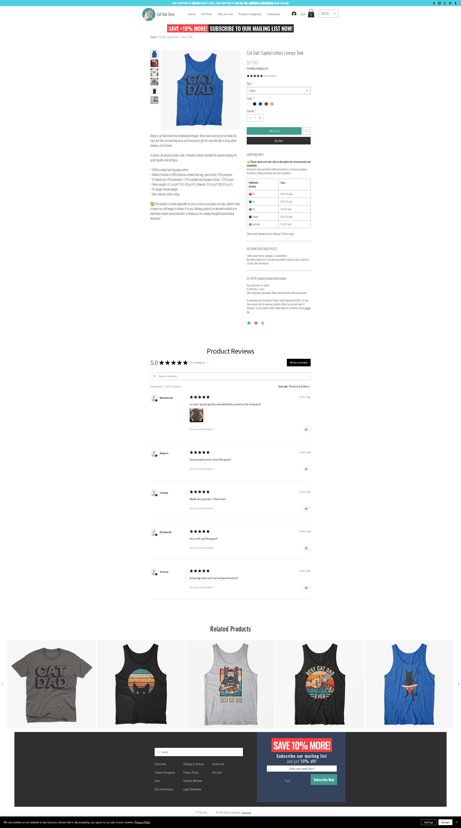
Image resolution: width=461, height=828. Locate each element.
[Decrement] (249, 117)
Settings (428, 822)
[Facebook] (434, 3)
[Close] (457, 822)
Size (250, 84)
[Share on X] (263, 323)
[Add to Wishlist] (307, 131)
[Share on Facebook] (249, 323)
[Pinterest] (450, 3)
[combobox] (279, 90)
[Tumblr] (455, 3)
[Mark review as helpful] (306, 429)
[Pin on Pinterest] (256, 323)
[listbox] (328, 14)
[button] (311, 13)
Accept (445, 822)
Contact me (246, 812)
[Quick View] (51, 684)
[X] (445, 3)
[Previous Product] (2, 684)
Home (153, 37)
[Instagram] (439, 3)
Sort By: (283, 386)
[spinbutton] (255, 117)
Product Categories (165, 772)
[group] (230, 684)
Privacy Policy (142, 822)
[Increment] (260, 117)
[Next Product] (459, 684)
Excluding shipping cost (257, 68)
